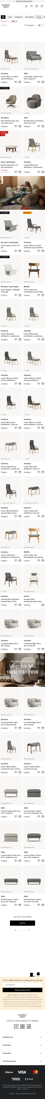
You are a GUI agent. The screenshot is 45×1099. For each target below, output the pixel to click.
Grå (13, 21)
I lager (9, 17)
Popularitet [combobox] (30, 25)
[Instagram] (22, 1026)
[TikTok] (29, 1026)
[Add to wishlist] (15, 82)
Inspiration (7, 1053)
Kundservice (8, 1037)
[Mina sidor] (26, 6)
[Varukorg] (36, 6)
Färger (39, 17)
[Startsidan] (6, 6)
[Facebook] (16, 1026)
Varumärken (29, 17)
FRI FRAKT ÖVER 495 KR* (24, 1)
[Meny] (42, 6)
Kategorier (19, 17)
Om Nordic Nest (9, 1061)
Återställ (4, 21)
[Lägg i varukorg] (20, 82)
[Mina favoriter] (31, 6)
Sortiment (7, 1045)
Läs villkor (38, 1006)
